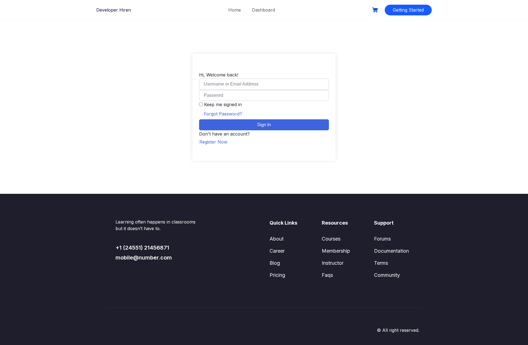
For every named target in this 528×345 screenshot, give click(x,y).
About (277, 239)
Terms (381, 263)
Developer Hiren (113, 10)
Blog (275, 263)
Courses (331, 239)
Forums (382, 239)
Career (277, 251)
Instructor (332, 263)
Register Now (213, 142)
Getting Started (408, 10)
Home (234, 10)
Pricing (277, 275)
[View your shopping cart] (375, 10)
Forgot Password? (223, 114)
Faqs (327, 275)
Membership (336, 251)
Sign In (264, 124)
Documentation (391, 251)
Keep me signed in (223, 104)
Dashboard (263, 10)
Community (387, 275)
